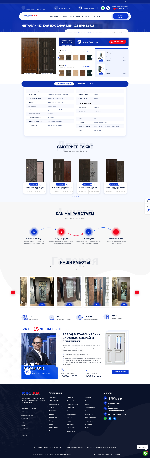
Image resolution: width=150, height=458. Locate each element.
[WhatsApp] (103, 8)
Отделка (65, 16)
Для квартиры (53, 410)
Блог (22, 432)
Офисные (70, 397)
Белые (51, 424)
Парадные (52, 420)
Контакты (97, 16)
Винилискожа (71, 431)
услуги (85, 84)
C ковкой (51, 407)
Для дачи (88, 397)
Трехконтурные (71, 414)
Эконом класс (71, 427)
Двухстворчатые (90, 407)
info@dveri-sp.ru (89, 8)
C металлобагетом (72, 401)
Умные (69, 421)
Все (87, 51)
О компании (24, 418)
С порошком (88, 424)
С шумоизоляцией (72, 404)
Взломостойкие (53, 427)
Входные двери (55, 16)
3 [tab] (76, 196)
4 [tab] (78, 196)
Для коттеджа (53, 417)
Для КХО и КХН (89, 414)
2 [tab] (74, 196)
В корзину (29, 192)
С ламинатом (89, 421)
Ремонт (78, 16)
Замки (72, 16)
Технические (89, 411)
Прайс (23, 411)
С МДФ (87, 427)
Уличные (69, 417)
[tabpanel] (34, 176)
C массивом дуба (54, 404)
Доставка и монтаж (27, 415)
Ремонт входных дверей (28, 408)
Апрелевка (29, 7)
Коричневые (88, 401)
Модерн (87, 404)
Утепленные (70, 424)
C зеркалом (52, 397)
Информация (86, 16)
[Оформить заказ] (147, 206)
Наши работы (25, 428)
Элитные (51, 431)
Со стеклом (70, 407)
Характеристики (64, 84)
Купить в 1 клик (40, 192)
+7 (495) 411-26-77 (69, 376)
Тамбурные (70, 411)
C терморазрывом (54, 400)
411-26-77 (120, 9)
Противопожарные (90, 417)
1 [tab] (72, 196)
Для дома (51, 414)
